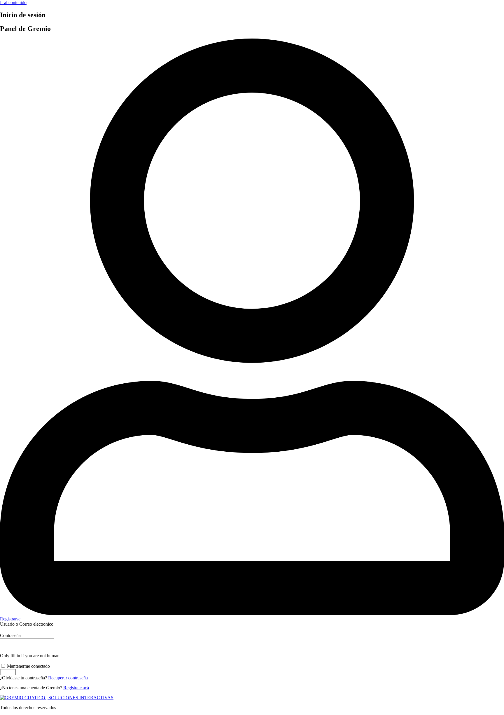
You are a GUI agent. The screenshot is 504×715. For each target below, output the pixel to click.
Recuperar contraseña (68, 677)
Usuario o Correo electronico (26, 624)
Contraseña (10, 635)
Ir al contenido (13, 2)
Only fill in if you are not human (30, 655)
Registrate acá (76, 687)
